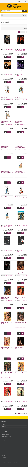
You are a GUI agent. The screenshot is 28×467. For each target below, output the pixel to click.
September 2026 (22, 149)
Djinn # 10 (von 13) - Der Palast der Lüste (6, 398)
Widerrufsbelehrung (5, 434)
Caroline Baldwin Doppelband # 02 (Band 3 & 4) (7, 172)
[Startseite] (19, 2)
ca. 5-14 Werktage (9, 49)
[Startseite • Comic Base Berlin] (14, 6)
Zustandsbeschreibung (6, 451)
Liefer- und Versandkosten (7, 436)
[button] (3, 11)
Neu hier (3, 449)
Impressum (4, 426)
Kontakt (3, 442)
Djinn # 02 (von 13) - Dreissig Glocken (5, 298)
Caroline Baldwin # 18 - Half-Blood (20, 97)
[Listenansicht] (26, 29)
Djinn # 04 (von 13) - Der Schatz (6, 323)
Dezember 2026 (8, 175)
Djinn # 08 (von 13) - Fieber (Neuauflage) (7, 373)
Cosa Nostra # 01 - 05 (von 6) (6, 247)
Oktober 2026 (22, 124)
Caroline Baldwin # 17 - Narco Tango (6, 97)
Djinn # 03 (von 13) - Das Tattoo (20, 298)
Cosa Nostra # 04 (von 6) (7, 272)
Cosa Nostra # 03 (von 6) (20, 247)
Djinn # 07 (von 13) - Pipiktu (19, 348)
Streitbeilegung (4, 444)
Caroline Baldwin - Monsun (19, 122)
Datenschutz (4, 457)
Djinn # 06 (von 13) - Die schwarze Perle (6, 348)
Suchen (24, 10)
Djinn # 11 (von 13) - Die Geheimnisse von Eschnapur (20, 399)
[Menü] (2, 15)
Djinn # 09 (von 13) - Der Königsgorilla (20, 373)
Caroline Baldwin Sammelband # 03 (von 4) (21, 197)
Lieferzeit (3, 424)
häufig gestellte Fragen (6, 446)
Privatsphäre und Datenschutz (7, 453)
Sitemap (3, 455)
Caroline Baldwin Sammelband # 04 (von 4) (6, 223)
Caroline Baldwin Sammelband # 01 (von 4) (20, 172)
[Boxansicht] (24, 29)
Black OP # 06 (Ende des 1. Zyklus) (20, 71)
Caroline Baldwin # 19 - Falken (6, 122)
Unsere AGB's (4, 438)
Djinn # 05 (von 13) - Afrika (20, 322)
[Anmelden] (22, 2)
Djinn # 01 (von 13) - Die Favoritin (20, 273)
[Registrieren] (26, 2)
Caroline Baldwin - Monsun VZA (5, 147)
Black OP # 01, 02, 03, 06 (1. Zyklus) (20, 46)
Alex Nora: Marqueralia (6, 45)
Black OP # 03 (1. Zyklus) (6, 71)
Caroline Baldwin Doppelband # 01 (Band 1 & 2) (20, 147)
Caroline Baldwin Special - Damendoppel (20, 222)
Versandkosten (10, 54)
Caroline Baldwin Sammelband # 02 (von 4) (7, 197)
